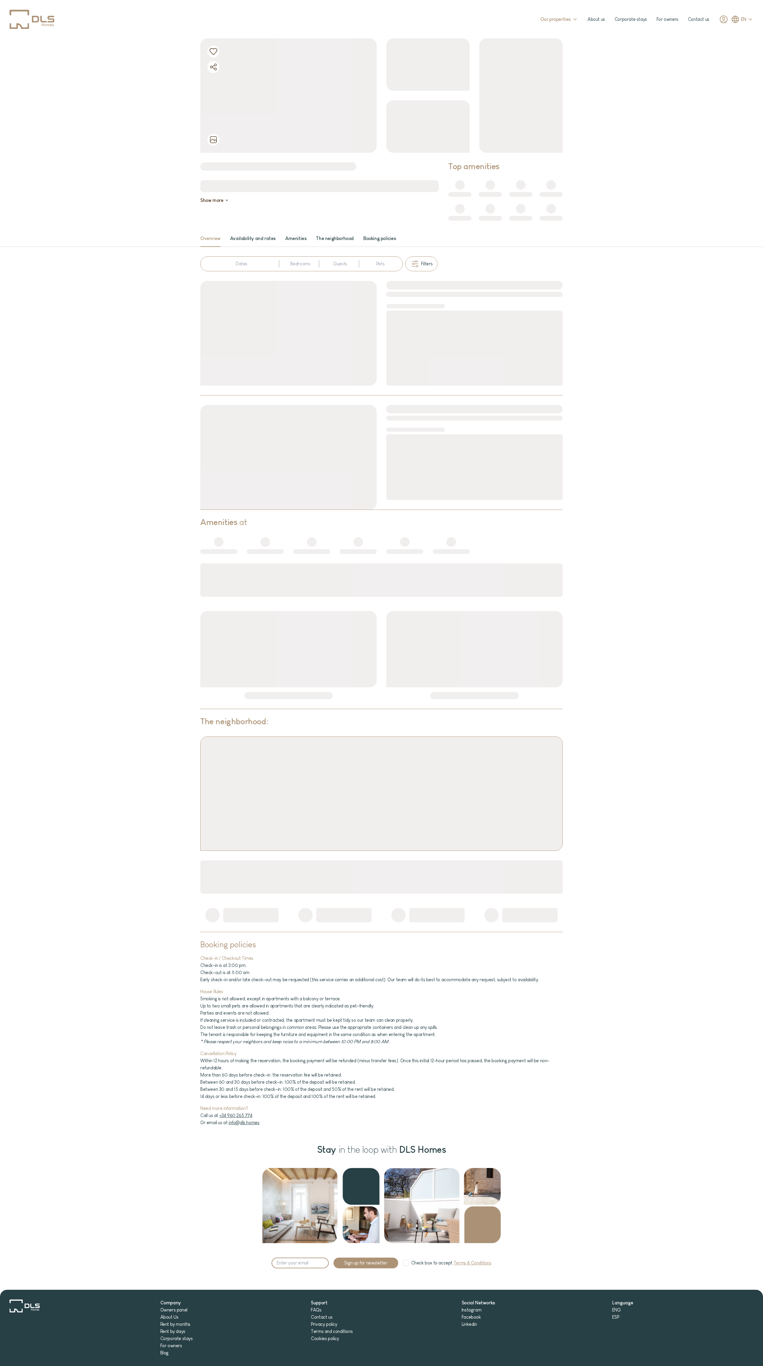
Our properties (555, 19)
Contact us (698, 19)
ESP (615, 1317)
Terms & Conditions (472, 1262)
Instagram (471, 1309)
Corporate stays (631, 19)
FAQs (316, 1309)
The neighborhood (335, 238)
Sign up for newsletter (365, 1262)
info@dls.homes (244, 1122)
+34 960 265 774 (235, 1115)
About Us (169, 1317)
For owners (667, 19)
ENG (616, 1309)
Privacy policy (324, 1324)
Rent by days (172, 1331)
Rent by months (175, 1324)
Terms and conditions (332, 1331)
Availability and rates (253, 238)
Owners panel (173, 1309)
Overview (210, 238)
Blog (164, 1352)
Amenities (295, 238)
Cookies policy (325, 1338)
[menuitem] (210, 238)
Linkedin (469, 1324)
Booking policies (379, 238)
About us (596, 19)
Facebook (471, 1317)
